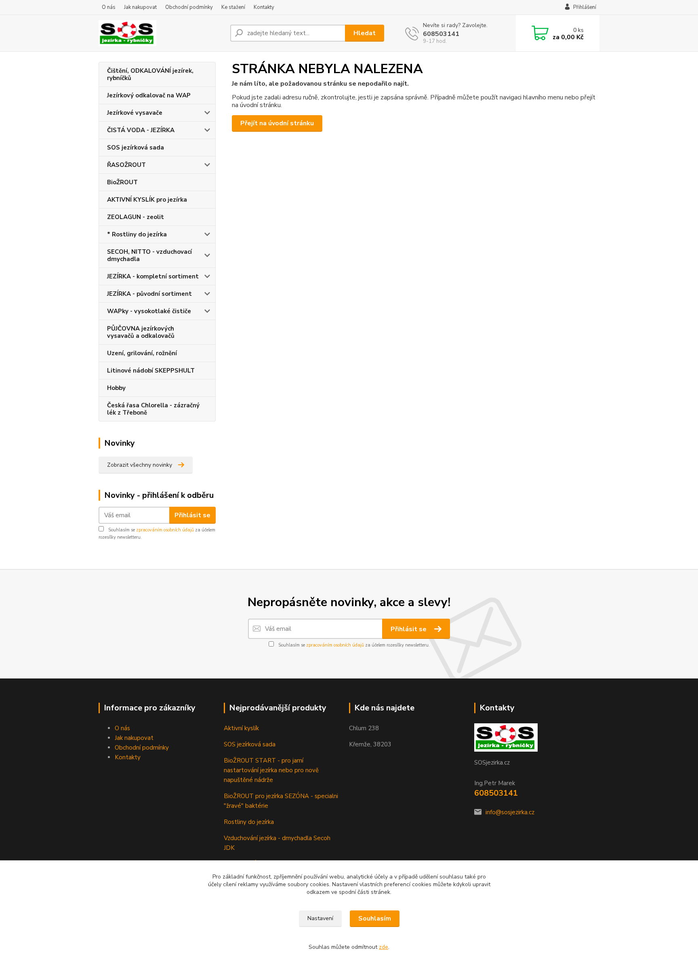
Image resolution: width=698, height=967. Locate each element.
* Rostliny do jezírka (137, 234)
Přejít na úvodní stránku (277, 123)
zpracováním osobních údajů (165, 530)
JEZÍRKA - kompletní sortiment (153, 276)
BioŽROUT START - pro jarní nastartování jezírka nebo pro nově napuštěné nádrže (271, 770)
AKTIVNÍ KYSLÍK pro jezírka (147, 200)
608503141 (441, 33)
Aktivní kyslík (241, 728)
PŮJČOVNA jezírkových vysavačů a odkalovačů (140, 332)
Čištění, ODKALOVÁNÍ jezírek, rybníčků (150, 74)
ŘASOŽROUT (126, 165)
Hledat (364, 33)
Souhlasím (374, 918)
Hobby (116, 388)
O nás (109, 7)
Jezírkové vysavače (134, 113)
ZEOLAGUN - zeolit (135, 217)
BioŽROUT (122, 182)
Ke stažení (233, 7)
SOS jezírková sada (135, 147)
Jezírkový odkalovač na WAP (149, 95)
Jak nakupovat (140, 7)
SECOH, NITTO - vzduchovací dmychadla (149, 255)
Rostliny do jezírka (249, 822)
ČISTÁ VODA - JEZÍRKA (140, 130)
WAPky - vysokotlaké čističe (149, 311)
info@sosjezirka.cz (510, 812)
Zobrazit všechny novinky (139, 465)
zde (383, 947)
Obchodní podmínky (189, 7)
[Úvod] (161, 33)
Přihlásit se (192, 515)
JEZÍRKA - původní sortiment (149, 294)
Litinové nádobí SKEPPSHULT (151, 371)
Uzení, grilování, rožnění (142, 353)
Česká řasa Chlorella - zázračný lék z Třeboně (153, 409)
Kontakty (264, 7)
